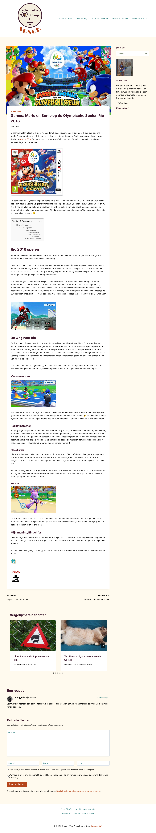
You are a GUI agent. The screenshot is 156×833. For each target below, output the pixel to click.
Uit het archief (88, 813)
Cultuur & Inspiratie (99, 18)
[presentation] (33, 635)
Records (37, 236)
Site (80, 763)
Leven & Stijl (81, 18)
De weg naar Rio (28, 228)
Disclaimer (65, 813)
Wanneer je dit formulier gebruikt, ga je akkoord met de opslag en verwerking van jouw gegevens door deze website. (58, 776)
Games (13, 111)
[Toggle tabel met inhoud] (38, 222)
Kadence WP (96, 826)
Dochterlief (72, 664)
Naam (11, 763)
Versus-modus (31, 230)
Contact (76, 813)
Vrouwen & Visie (139, 18)
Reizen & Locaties (120, 18)
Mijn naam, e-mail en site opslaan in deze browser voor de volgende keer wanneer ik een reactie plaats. (53, 770)
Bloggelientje (22, 697)
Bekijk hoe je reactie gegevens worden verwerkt (78, 791)
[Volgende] (103, 645)
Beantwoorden (102, 698)
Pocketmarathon (34, 232)
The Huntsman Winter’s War (96, 597)
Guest (17, 126)
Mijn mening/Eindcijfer (33, 239)
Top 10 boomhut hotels (17, 597)
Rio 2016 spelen (23, 225)
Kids (19, 111)
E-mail (47, 763)
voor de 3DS (25, 139)
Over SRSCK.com (69, 809)
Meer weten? (122, 108)
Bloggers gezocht (87, 809)
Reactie (12, 732)
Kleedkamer (36, 234)
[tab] (53, 673)
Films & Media (65, 18)
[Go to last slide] (13, 645)
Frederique (21, 664)
